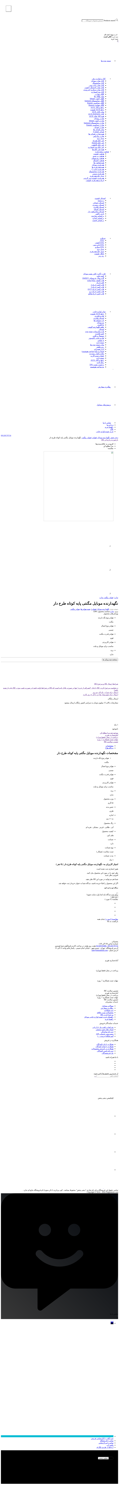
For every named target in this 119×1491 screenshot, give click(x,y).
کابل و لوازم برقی (99, 79)
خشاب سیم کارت (97, 356)
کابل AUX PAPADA (96, 114)
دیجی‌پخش (114, 438)
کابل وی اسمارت (97, 92)
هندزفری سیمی (98, 174)
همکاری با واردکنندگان (104, 1044)
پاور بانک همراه (98, 141)
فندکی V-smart (98, 132)
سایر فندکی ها (98, 130)
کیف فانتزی (99, 334)
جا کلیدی (100, 325)
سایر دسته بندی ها (97, 345)
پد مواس (101, 340)
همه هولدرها (85, 609)
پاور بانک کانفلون (97, 145)
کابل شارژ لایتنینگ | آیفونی (94, 88)
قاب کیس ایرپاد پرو (96, 291)
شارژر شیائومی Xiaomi (95, 125)
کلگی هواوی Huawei (96, 105)
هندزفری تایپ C (98, 169)
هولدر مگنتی (86, 438)
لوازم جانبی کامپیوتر (96, 338)
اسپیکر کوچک (99, 209)
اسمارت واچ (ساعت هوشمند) (93, 351)
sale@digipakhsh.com (100, 950)
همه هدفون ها (99, 163)
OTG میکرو (99, 247)
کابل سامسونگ (98, 83)
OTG (102, 240)
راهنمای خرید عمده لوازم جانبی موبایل (98, 1017)
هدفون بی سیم (98, 156)
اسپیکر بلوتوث (100, 198)
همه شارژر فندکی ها (96, 134)
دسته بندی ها (106, 61)
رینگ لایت (100, 362)
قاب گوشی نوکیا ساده (95, 280)
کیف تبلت (100, 276)
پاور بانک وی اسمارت (96, 147)
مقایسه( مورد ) (111, 919)
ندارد (112, 611)
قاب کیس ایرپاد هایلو (96, 294)
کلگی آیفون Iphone (97, 99)
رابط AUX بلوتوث (97, 110)
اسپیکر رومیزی (98, 205)
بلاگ (111, 429)
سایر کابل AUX (98, 112)
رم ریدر (101, 256)
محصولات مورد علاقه (105, 1013)
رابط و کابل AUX (97, 107)
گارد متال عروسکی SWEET (93, 278)
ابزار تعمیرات (99, 349)
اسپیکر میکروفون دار (96, 212)
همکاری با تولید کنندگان (104, 1047)
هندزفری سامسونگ (96, 172)
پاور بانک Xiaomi (98, 143)
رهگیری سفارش (104, 387)
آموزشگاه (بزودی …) (105, 1036)
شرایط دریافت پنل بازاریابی (102, 1027)
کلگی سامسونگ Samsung (94, 101)
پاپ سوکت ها (99, 320)
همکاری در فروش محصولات (102, 1049)
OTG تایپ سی (98, 245)
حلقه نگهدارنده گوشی (96, 327)
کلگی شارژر (99, 94)
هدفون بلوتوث (98, 154)
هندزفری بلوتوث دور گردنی (93, 178)
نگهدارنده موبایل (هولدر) (100, 438)
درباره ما (110, 425)
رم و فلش (100, 347)
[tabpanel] (59, 1469)
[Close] (8, 9)
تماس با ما (107, 423)
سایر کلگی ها (99, 96)
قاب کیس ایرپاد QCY (96, 289)
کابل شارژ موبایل (97, 81)
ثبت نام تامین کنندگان (105, 1051)
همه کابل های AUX (96, 116)
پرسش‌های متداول (104, 405)
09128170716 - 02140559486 (107, 946)
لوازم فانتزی (99, 316)
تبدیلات (103, 238)
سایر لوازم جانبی (99, 312)
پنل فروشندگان (107, 1053)
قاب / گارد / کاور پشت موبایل (94, 274)
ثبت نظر (114, 897)
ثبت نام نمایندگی (107, 1032)
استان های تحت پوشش (104, 1030)
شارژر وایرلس (98, 136)
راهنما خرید (109, 427)
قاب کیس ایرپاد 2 (97, 285)
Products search (109, 21)
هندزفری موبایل (98, 165)
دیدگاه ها (109, 748)
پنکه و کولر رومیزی (96, 354)
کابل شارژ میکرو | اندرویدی (93, 90)
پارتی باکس (99, 214)
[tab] (57, 746)
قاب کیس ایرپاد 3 (97, 287)
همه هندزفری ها (98, 167)
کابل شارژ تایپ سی (96, 85)
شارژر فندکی (99, 127)
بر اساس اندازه (98, 218)
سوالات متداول (107, 1006)
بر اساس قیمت (98, 220)
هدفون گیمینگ (98, 160)
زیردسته (101, 200)
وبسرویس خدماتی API (104, 1034)
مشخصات (109, 746)
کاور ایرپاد (100, 283)
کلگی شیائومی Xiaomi (95, 103)
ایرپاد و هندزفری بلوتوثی (95, 180)
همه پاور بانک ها (98, 149)
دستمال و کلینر (98, 336)
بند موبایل (100, 323)
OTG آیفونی (99, 243)
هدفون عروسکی (97, 158)
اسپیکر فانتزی (98, 207)
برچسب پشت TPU (96, 365)
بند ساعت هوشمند (97, 367)
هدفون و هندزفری (102, 152)
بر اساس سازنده (97, 216)
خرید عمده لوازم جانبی (104, 432)
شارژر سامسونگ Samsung (94, 123)
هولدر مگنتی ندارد (106, 598)
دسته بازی (100, 343)
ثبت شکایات (108, 1010)
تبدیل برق (100, 138)
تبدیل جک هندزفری (97, 176)
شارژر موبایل (99, 118)
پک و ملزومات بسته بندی (94, 331)
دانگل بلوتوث (99, 254)
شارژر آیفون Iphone (96, 121)
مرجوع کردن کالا (106, 1015)
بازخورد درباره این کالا (109, 440)
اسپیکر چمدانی (98, 203)
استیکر (101, 329)
